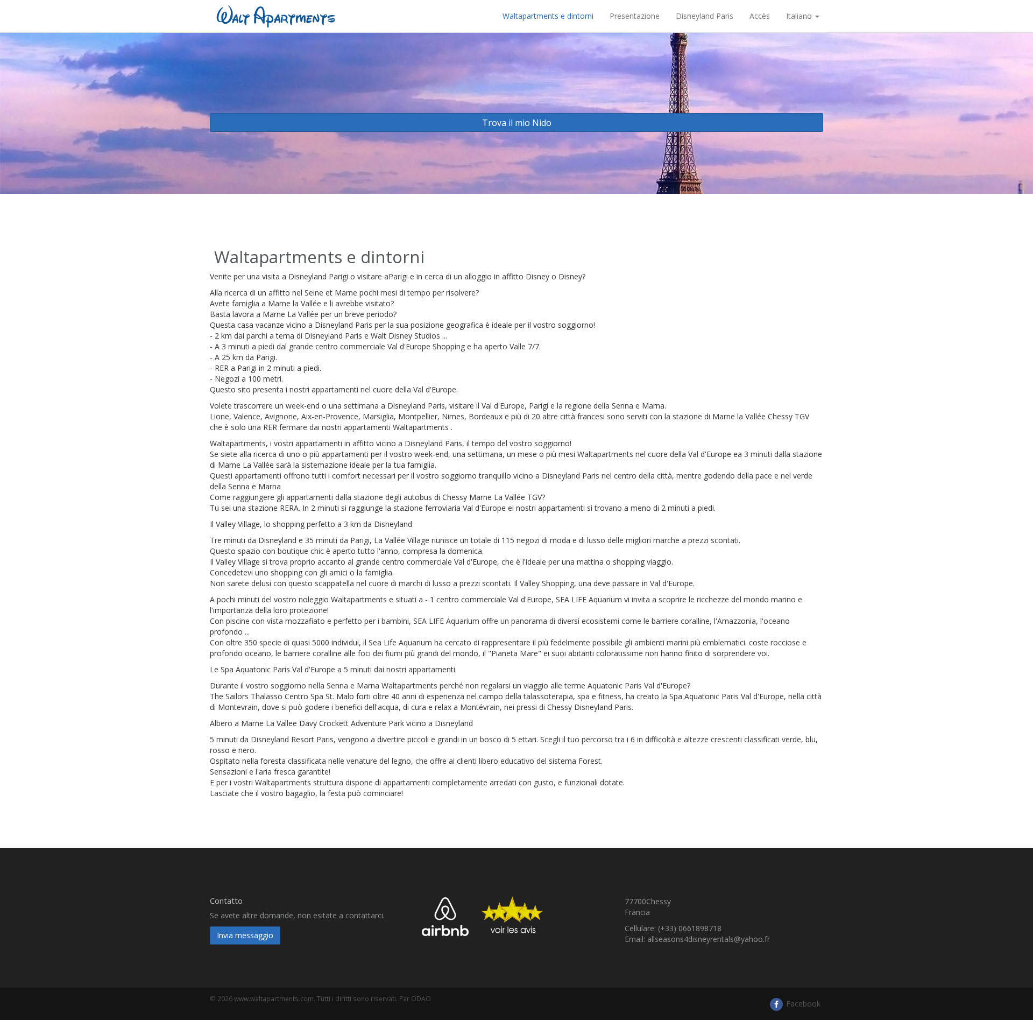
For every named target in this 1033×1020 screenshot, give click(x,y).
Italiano (800, 16)
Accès (759, 16)
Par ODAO (415, 998)
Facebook (802, 1003)
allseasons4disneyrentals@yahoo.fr (708, 939)
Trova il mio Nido (516, 123)
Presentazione (635, 16)
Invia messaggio (245, 935)
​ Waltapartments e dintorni (546, 16)
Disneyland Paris (704, 16)
